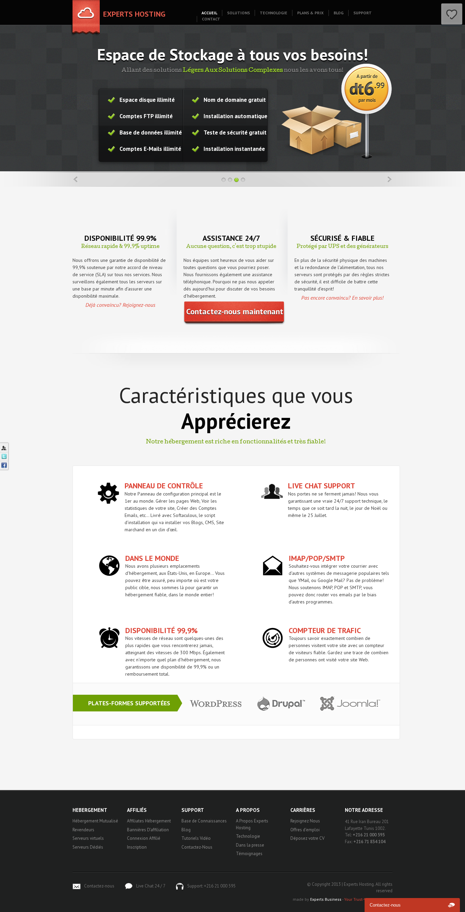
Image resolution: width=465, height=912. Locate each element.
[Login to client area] (4, 447)
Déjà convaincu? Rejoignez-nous (120, 304)
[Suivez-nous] (4, 456)
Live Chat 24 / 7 (150, 886)
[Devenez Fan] (4, 465)
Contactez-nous (99, 886)
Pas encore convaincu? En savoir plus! (342, 297)
